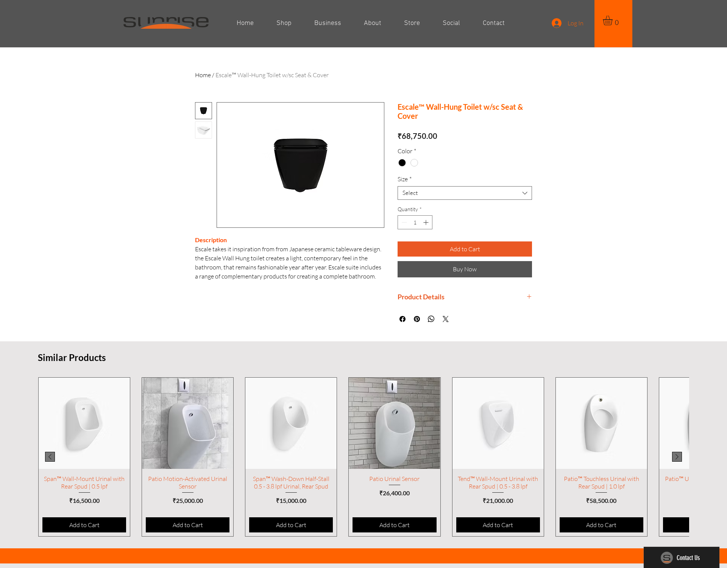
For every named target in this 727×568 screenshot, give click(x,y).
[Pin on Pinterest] (416, 319)
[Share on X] (445, 319)
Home (203, 75)
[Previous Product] (50, 457)
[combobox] (465, 193)
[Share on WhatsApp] (431, 319)
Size (405, 179)
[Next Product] (677, 457)
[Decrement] (403, 222)
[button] (613, 20)
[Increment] (426, 222)
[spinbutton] (415, 222)
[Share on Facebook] (402, 319)
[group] (363, 457)
